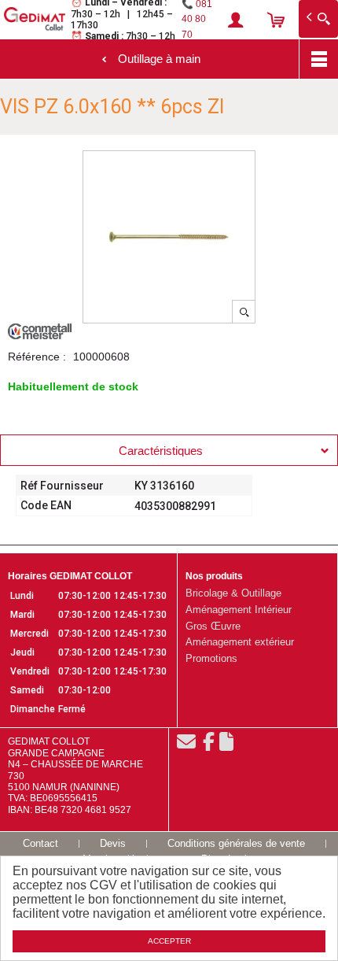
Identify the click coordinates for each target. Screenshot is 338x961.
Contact (40, 843)
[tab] (169, 450)
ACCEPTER (169, 941)
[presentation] (169, 450)
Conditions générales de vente (236, 843)
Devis (113, 843)
